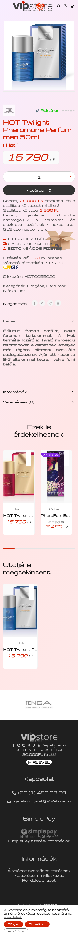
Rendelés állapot (39, 880)
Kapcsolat (39, 778)
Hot (22, 290)
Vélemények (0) (18, 402)
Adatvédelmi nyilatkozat (39, 875)
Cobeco (56, 509)
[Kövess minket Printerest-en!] (23, 745)
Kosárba (35, 190)
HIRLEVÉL (39, 762)
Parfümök (56, 285)
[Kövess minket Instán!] (18, 745)
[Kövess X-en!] (29, 745)
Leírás (9, 321)
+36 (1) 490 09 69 (41, 792)
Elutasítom (37, 924)
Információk (15, 391)
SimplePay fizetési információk (39, 840)
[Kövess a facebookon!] (13, 745)
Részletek (13, 917)
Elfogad (13, 924)
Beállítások (16, 931)
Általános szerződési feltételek (39, 870)
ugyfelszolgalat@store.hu (41, 801)
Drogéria (35, 285)
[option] (39, 705)
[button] (30, 455)
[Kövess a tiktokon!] (34, 745)
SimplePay (39, 818)
